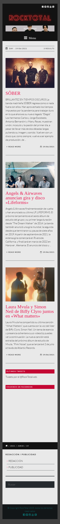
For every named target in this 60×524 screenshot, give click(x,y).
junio (21, 446)
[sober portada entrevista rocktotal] (30, 73)
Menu (32, 38)
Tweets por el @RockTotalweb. (21, 377)
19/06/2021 (48, 147)
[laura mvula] (30, 284)
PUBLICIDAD (15, 467)
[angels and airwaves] (30, 175)
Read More (14, 147)
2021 (12, 446)
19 (27, 446)
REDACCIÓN (15, 461)
